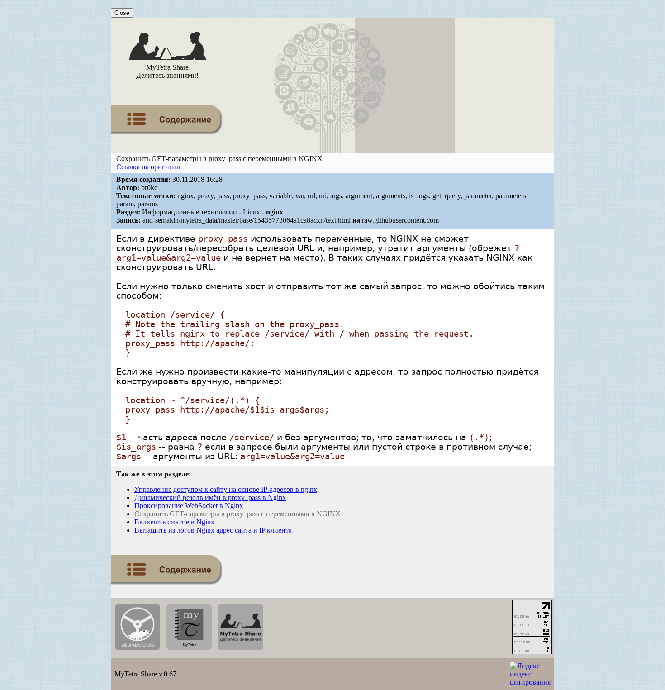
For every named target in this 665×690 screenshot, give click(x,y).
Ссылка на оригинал (148, 167)
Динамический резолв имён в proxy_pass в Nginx (210, 497)
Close (121, 13)
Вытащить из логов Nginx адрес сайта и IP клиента (213, 530)
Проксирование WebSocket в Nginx (188, 505)
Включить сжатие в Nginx (174, 522)
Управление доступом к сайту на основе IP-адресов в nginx (225, 489)
